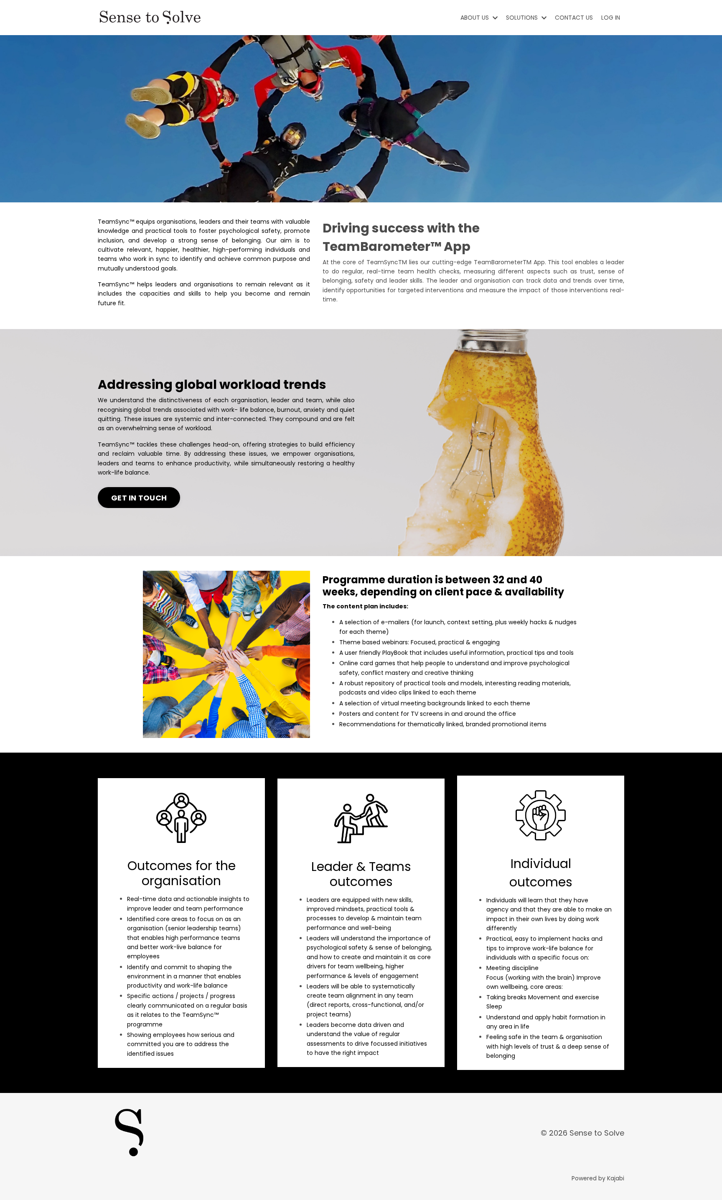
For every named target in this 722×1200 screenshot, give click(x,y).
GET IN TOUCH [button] (139, 498)
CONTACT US (574, 17)
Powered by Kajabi (598, 1178)
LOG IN (610, 17)
